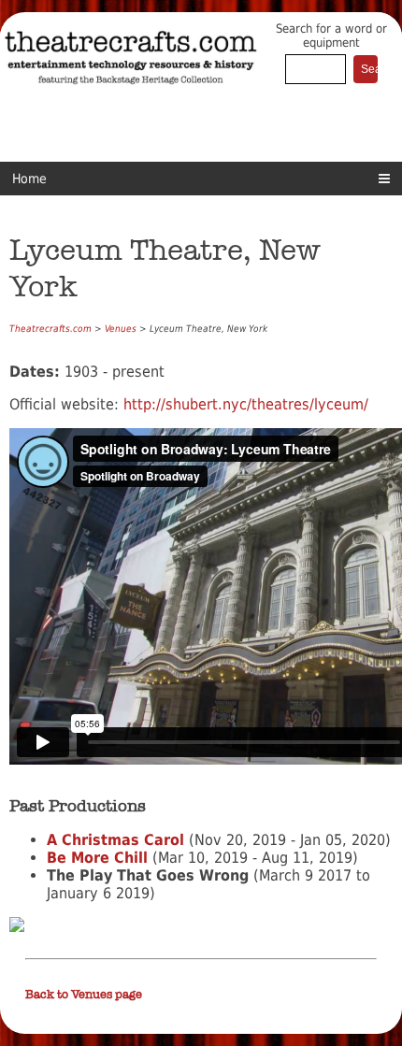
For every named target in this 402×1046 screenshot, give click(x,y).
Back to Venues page (83, 994)
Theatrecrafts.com (50, 328)
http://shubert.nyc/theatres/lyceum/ (245, 404)
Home (29, 178)
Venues (120, 328)
